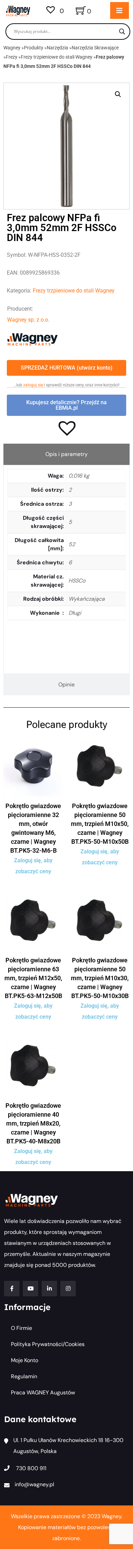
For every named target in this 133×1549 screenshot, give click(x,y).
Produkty (33, 47)
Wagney (11, 47)
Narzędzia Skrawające (95, 47)
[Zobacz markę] (32, 339)
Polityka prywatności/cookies (48, 1344)
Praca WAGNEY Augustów (43, 1392)
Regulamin (24, 1376)
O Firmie (21, 1328)
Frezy (11, 57)
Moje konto (24, 1360)
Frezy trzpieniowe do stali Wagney (56, 57)
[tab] (66, 454)
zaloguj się (33, 385)
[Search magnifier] (122, 31)
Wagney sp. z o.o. (28, 319)
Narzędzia (57, 47)
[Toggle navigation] (119, 10)
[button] (118, 94)
